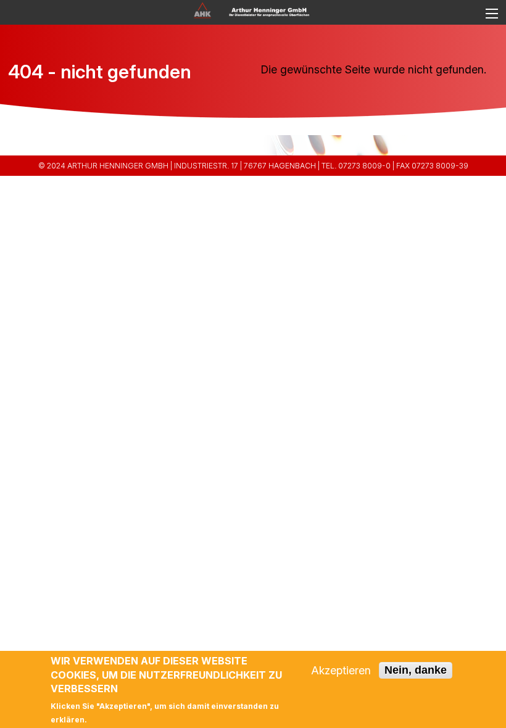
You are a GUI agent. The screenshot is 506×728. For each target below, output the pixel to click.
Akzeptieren (341, 670)
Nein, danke (415, 670)
